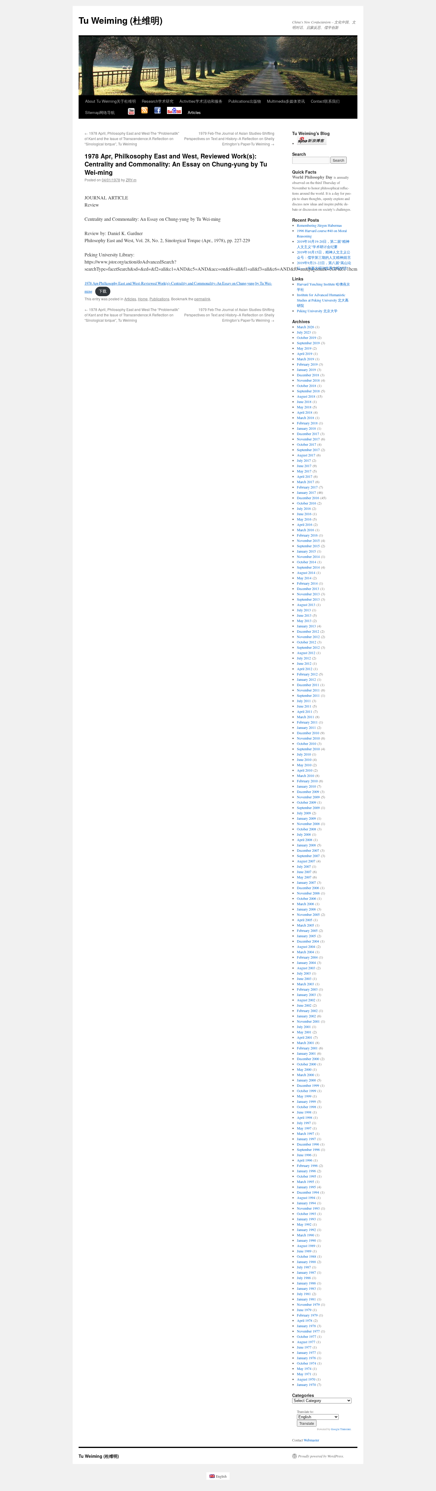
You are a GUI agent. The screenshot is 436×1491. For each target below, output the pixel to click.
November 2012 (308, 636)
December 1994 (308, 1192)
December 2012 (308, 631)
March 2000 (305, 1074)
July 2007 (304, 866)
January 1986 (306, 1283)
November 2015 (308, 540)
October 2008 (306, 829)
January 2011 (306, 727)
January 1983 (306, 1288)
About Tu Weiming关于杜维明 (110, 101)
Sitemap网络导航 (100, 112)
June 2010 (304, 759)
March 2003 (305, 983)
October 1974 (306, 1363)
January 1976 (306, 1357)
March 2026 (305, 326)
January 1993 (306, 1218)
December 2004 (308, 941)
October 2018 (306, 385)
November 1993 (308, 1208)
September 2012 (308, 647)
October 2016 (306, 503)
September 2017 (308, 449)
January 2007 (306, 882)
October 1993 (306, 1213)
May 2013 (304, 620)
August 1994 (306, 1197)
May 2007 (304, 877)
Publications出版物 (244, 101)
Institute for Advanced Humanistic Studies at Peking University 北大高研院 (323, 300)
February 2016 (307, 535)
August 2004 (306, 946)
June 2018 (304, 401)
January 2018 (306, 428)
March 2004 (305, 951)
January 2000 (306, 1080)
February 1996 (307, 1165)
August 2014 (306, 572)
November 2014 (308, 556)
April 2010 (304, 770)
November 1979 (308, 1304)
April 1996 (304, 1160)
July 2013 (304, 609)
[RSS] (144, 112)
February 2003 (307, 989)
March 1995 (305, 1181)
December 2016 (308, 497)
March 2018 (305, 417)
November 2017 (308, 439)
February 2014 (307, 583)
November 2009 (308, 796)
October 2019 (306, 337)
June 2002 (304, 1005)
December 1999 (308, 1085)
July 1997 (304, 1122)
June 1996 (304, 1154)
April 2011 (304, 711)
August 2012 (306, 652)
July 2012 (304, 658)
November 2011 (308, 690)
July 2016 (304, 508)
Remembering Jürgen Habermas (319, 225)
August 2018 (306, 396)
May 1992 (304, 1224)
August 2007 (306, 861)
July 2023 (304, 332)
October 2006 (306, 898)
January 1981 (306, 1299)
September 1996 (308, 1149)
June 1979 (304, 1309)
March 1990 (305, 1235)
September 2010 (308, 748)
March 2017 (305, 481)
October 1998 (306, 1106)
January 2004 (306, 962)
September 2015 (308, 545)
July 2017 (304, 460)
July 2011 (304, 700)
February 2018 (307, 423)
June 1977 (304, 1347)
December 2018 (308, 374)
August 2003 (306, 967)
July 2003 (304, 973)
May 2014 (304, 577)
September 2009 (308, 807)
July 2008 (304, 834)
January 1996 (306, 1170)
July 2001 (304, 1026)
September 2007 (308, 855)
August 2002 (306, 999)
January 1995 (306, 1186)
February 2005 (307, 930)
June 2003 (304, 978)
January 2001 (306, 1053)
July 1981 (304, 1293)
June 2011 (304, 706)
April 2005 (304, 919)
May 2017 (304, 471)
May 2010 (304, 764)
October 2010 (306, 743)
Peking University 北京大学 (317, 310)
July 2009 (304, 812)
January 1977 (306, 1352)
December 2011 (308, 684)
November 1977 (308, 1331)
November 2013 (308, 593)
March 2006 (305, 903)
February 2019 (307, 364)
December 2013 (308, 588)
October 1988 (306, 1256)
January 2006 (306, 909)
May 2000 (304, 1069)
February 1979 (307, 1315)
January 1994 (306, 1202)
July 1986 (304, 1277)
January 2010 (306, 786)
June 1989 (304, 1251)
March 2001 (305, 1042)
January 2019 (306, 369)
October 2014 (306, 561)
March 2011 (305, 716)
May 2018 (304, 407)
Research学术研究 (158, 101)
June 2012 (304, 663)
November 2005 (308, 914)
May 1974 (304, 1368)
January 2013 (306, 626)
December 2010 (308, 732)
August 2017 (306, 455)
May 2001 (304, 1032)
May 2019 (304, 348)
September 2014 (308, 567)
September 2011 (308, 695)
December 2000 (308, 1058)
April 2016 (304, 524)
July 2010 (304, 754)
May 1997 (304, 1128)
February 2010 (307, 780)
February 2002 (307, 1010)
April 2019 (304, 353)
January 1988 (306, 1261)
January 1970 (306, 1384)
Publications (159, 298)
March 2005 (305, 925)
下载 (102, 291)
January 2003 (306, 994)
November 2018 (308, 380)
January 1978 (306, 1325)
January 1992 (306, 1229)
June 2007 (304, 871)
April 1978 (304, 1320)
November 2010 (308, 738)
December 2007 (308, 850)
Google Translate (341, 1429)
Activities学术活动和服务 (200, 101)
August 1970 (306, 1379)
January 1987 (306, 1272)
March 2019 (305, 358)
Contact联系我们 (325, 101)
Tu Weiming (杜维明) (121, 20)
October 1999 (306, 1090)
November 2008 (308, 823)
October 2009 (306, 802)
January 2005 (306, 935)
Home (143, 298)
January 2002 (306, 1015)
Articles (194, 112)
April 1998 (304, 1117)
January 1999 (306, 1101)
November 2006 (308, 893)
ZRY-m (131, 179)
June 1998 (304, 1112)
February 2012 (307, 674)
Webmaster (311, 1440)
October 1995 (306, 1176)
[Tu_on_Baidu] (174, 112)
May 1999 (304, 1096)
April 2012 (304, 668)
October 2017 (306, 444)
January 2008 (306, 845)
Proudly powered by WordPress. (321, 1456)
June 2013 (304, 615)
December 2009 (308, 791)
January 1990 (306, 1240)
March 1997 (305, 1133)
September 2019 (308, 342)
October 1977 (306, 1336)
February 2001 (307, 1048)
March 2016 (305, 529)
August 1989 (306, 1245)
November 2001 (308, 1021)
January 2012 (306, 679)
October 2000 (306, 1064)
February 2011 (307, 722)
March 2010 (305, 775)
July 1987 (304, 1267)
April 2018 (304, 412)
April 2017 (304, 476)
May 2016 (304, 519)
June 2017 (304, 465)
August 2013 (306, 604)
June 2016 (304, 513)
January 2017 (306, 492)
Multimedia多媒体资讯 (286, 101)
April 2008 (304, 839)
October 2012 (306, 642)
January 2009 (306, 818)
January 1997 (306, 1138)
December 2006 (308, 887)
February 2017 (307, 487)
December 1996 (308, 1144)
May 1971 (304, 1373)
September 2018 (308, 390)
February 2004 (307, 957)
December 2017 (308, 433)
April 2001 (304, 1037)
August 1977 (306, 1341)
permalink (202, 298)
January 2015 (306, 551)
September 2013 (308, 599)
